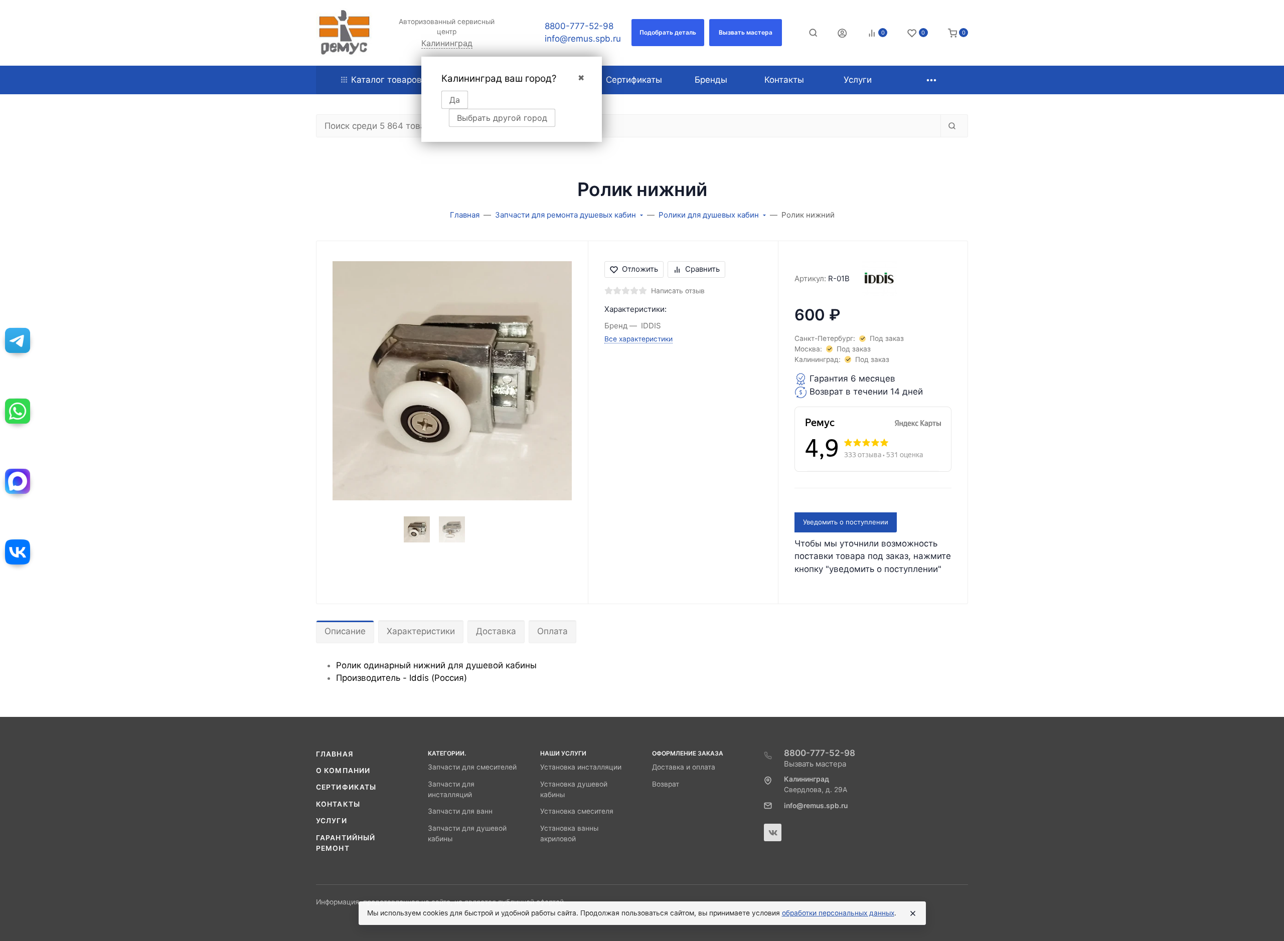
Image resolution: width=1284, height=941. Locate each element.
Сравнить (702, 269)
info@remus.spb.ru (583, 39)
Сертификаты (346, 787)
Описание (345, 631)
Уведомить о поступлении (845, 522)
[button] (667, 32)
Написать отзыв (678, 291)
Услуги (331, 821)
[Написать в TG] (17, 340)
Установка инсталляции (580, 767)
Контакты (338, 804)
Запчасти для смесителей (472, 767)
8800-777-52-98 (579, 26)
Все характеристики (638, 339)
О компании (343, 771)
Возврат (665, 784)
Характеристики (421, 631)
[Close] (912, 913)
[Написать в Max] (17, 481)
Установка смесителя (576, 811)
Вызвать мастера (815, 764)
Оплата (552, 631)
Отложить (640, 269)
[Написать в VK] (17, 551)
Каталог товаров (386, 80)
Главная (334, 754)
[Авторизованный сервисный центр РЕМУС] (344, 33)
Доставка (496, 631)
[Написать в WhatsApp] (17, 411)
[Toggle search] (813, 32)
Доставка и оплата (683, 767)
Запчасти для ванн (460, 811)
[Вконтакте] (772, 832)
